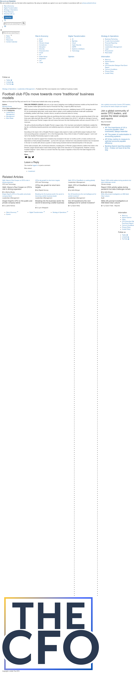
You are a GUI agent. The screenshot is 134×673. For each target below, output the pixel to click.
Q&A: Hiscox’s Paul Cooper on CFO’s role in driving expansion (16, 181)
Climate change (44, 43)
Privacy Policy (109, 71)
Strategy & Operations (11, 10)
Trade (41, 62)
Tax (40, 60)
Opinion (71, 56)
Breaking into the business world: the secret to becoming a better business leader (49, 195)
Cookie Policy (109, 73)
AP (106, 127)
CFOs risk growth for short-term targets (47, 180)
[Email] (26, 157)
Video (107, 63)
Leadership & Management (113, 47)
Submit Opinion (110, 61)
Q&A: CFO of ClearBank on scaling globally (81, 180)
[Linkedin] (29, 157)
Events (8, 38)
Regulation (42, 58)
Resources (9, 40)
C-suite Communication (112, 41)
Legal (106, 49)
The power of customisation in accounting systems (118, 135)
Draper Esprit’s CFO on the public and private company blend (16, 195)
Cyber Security (76, 45)
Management (10, 116)
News (8, 36)
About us (108, 59)
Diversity (42, 49)
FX (40, 55)
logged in (35, 165)
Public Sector (43, 57)
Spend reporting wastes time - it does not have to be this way (117, 148)
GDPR (74, 47)
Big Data (74, 41)
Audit (40, 39)
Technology (75, 51)
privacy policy (86, 3)
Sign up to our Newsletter (8, 1)
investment (31, 171)
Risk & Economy (9, 6)
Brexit (41, 41)
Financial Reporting (111, 43)
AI (72, 39)
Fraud (41, 53)
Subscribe (8, 17)
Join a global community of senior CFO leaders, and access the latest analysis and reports (116, 105)
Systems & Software (78, 49)
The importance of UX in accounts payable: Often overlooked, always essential (116, 129)
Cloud (74, 43)
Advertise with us (9, 14)
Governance (109, 45)
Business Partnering (111, 39)
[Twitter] (33, 157)
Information (105, 56)
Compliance (43, 45)
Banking (108, 146)
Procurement (109, 51)
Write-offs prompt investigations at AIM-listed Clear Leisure (115, 195)
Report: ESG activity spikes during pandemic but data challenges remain (116, 181)
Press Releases (9, 12)
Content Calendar (11, 42)
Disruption (42, 47)
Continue (93, 3)
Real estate (108, 53)
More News (9, 118)
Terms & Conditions (111, 69)
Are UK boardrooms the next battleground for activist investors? (82, 195)
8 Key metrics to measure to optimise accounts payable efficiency (117, 141)
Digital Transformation (11, 8)
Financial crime (44, 51)
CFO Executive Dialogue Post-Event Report (116, 66)
